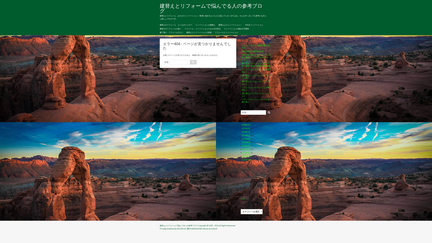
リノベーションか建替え (205, 25)
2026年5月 (246, 132)
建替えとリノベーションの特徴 (199, 32)
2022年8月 (246, 142)
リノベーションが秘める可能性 (236, 29)
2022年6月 (246, 149)
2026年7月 (246, 125)
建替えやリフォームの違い (170, 29)
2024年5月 (246, 135)
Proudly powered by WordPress (173, 228)
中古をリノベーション (254, 25)
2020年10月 (246, 160)
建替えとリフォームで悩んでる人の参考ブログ (211, 8)
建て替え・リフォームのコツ (171, 32)
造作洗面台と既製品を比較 (253, 51)
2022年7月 (246, 146)
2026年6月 (246, 128)
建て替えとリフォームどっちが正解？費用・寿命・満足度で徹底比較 (256, 64)
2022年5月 (246, 153)
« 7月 (243, 199)
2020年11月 (246, 156)
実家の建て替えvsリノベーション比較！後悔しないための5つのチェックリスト (257, 57)
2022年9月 (246, 139)
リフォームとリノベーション (226, 32)
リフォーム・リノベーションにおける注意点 (203, 29)
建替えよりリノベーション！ (230, 25)
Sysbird (214, 228)
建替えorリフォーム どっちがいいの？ (176, 25)
